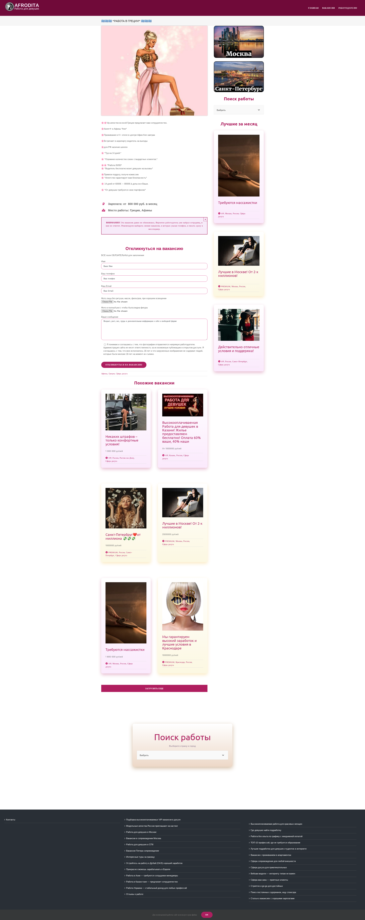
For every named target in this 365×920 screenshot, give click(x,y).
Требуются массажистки (125, 649)
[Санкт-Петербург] (238, 62)
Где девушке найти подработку (266, 830)
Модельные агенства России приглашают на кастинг (152, 826)
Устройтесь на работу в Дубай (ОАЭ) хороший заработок (154, 863)
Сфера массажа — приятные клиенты (269, 880)
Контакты (10, 819)
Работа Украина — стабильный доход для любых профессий (156, 888)
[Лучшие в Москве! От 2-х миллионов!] (182, 502)
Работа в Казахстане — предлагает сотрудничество (152, 881)
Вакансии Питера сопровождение (142, 851)
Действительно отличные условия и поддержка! (238, 349)
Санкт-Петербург (239, 361)
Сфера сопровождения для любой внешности (273, 861)
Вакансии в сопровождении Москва (143, 838)
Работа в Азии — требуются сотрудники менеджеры (152, 875)
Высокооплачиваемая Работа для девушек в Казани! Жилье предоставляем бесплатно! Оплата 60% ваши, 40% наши (181, 431)
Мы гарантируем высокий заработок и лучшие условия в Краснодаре (179, 642)
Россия (115, 458)
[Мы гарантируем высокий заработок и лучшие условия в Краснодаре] (182, 606)
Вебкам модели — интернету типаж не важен (273, 873)
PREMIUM (113, 552)
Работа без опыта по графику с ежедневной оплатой (276, 836)
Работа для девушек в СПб (139, 844)
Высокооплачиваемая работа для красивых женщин (276, 824)
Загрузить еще (154, 688)
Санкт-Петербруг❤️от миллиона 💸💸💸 (123, 536)
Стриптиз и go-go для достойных (267, 886)
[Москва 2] (238, 27)
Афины (104, 373)
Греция (112, 373)
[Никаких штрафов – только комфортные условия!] (126, 412)
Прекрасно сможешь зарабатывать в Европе (148, 869)
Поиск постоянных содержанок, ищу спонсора (273, 892)
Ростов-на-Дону (127, 458)
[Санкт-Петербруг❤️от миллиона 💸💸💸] (126, 508)
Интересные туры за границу (140, 857)
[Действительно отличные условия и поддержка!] (238, 325)
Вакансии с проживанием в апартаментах (271, 855)
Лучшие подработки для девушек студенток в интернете (279, 849)
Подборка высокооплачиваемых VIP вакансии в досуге (153, 819)
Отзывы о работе (134, 894)
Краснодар (180, 662)
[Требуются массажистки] (126, 612)
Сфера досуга (121, 373)
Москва (179, 541)
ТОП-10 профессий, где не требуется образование (275, 842)
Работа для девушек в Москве (141, 832)
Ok (206, 915)
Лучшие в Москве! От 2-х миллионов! (182, 525)
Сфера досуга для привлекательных (269, 867)
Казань (172, 455)
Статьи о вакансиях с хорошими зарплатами (272, 898)
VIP (109, 458)
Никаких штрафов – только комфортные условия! (122, 440)
